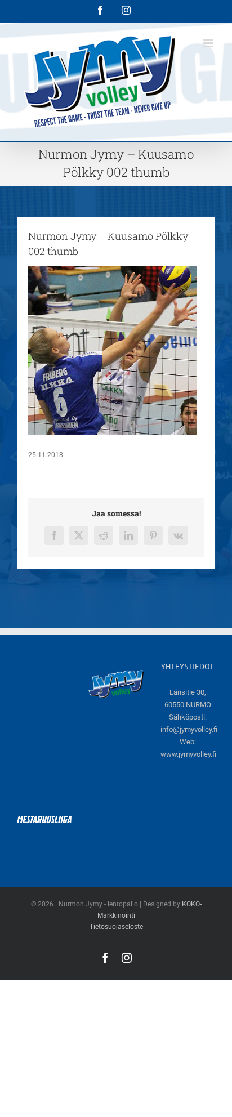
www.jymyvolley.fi (188, 754)
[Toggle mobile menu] (209, 43)
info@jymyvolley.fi (188, 729)
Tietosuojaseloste (116, 927)
